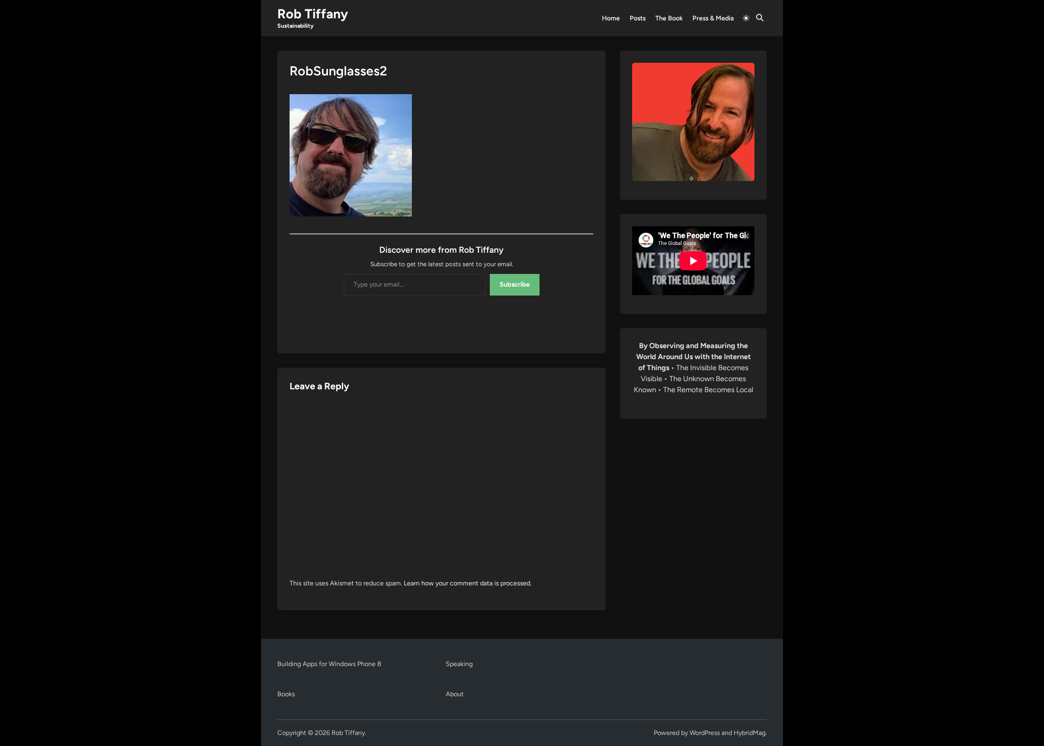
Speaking (459, 664)
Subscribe (515, 284)
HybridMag (749, 733)
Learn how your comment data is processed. (467, 583)
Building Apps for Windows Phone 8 (329, 664)
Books (286, 694)
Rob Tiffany (312, 14)
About (455, 694)
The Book (669, 18)
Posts (638, 18)
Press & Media (713, 18)
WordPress (705, 733)
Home (611, 18)
